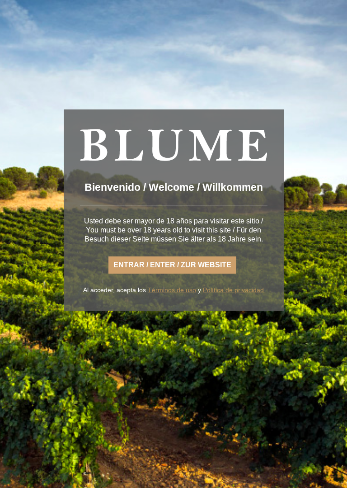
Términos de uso (172, 290)
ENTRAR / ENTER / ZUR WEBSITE (172, 265)
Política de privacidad (233, 290)
